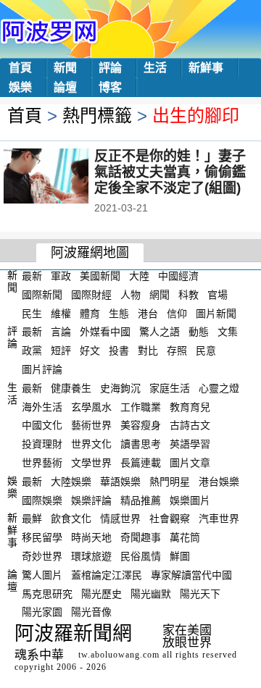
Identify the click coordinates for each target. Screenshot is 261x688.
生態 (119, 313)
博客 (110, 87)
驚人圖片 (42, 575)
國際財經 (91, 295)
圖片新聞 (216, 313)
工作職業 (140, 406)
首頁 (20, 68)
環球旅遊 (91, 556)
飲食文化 (71, 518)
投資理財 (42, 444)
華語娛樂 (120, 481)
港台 (148, 313)
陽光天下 (200, 593)
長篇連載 (140, 463)
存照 (177, 350)
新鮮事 (205, 68)
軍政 (61, 276)
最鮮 (32, 518)
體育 (90, 313)
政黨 (32, 350)
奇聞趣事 (140, 537)
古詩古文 (190, 425)
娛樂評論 (91, 499)
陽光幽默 (150, 593)
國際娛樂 (42, 499)
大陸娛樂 (71, 481)
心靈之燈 (219, 388)
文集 (228, 331)
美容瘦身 (140, 425)
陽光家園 (42, 612)
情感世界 (120, 518)
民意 (206, 350)
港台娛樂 (219, 481)
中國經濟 (178, 276)
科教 (188, 295)
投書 (119, 350)
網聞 (159, 295)
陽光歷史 (101, 593)
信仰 (177, 313)
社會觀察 (169, 518)
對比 (148, 350)
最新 (32, 276)
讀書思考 (140, 444)
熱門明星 (169, 481)
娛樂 (20, 87)
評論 (110, 68)
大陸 (139, 276)
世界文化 (91, 444)
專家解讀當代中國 (191, 575)
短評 (61, 350)
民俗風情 (140, 556)
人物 (130, 295)
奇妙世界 (42, 556)
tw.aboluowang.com (119, 655)
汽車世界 (219, 518)
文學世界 (91, 463)
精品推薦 (140, 499)
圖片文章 (190, 463)
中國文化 (42, 425)
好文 (90, 350)
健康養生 (71, 388)
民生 (32, 313)
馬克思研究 (47, 593)
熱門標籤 (97, 115)
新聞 (65, 68)
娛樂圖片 (190, 499)
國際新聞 (42, 295)
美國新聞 (100, 276)
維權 (61, 313)
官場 (217, 295)
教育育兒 (190, 406)
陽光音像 (91, 612)
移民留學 (42, 537)
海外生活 (42, 406)
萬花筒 (185, 537)
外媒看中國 (105, 331)
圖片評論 (42, 369)
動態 (198, 331)
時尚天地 (91, 537)
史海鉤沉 (120, 388)
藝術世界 (91, 425)
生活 (155, 68)
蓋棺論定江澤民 (106, 575)
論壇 (65, 87)
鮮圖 (180, 556)
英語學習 (190, 444)
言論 (61, 331)
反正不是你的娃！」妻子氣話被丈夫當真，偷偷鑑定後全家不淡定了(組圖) (170, 172)
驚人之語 (159, 331)
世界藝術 (42, 463)
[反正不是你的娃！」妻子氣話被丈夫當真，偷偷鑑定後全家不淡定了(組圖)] (66, 177)
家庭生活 (169, 388)
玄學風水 (91, 406)
